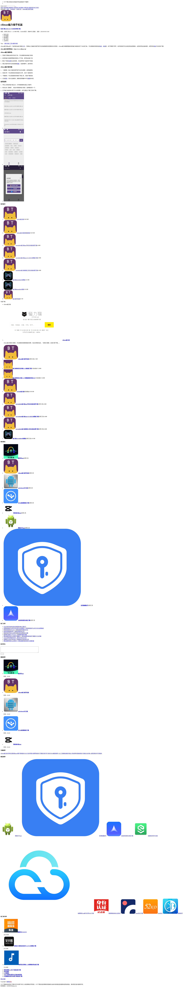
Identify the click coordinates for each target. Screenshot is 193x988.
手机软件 (16, 7)
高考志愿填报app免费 (13, 753)
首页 (2, 7)
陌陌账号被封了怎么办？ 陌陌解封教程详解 (15, 634)
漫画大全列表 (86, 753)
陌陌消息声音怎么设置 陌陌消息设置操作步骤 (16, 633)
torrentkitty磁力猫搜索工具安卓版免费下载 (27, 270)
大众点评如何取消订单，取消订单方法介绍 (15, 637)
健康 (14, 43)
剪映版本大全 (23, 753)
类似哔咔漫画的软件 (77, 753)
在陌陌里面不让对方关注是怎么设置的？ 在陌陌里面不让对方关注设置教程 (24, 628)
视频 (18, 63)
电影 (100, 46)
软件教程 (21, 7)
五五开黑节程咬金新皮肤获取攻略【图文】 (15, 626)
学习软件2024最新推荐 (52, 753)
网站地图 (3, 979)
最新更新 (31, 7)
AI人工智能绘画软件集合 (65, 753)
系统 (5, 43)
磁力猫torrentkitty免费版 (19, 280)
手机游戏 (5, 7)
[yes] (15, 6)
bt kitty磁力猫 (20, 219)
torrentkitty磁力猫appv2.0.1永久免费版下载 (27, 258)
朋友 (8, 43)
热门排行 (36, 7)
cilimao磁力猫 (4, 753)
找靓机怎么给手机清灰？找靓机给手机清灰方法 (16, 639)
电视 (16, 43)
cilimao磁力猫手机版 (28, 9)
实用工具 (18, 9)
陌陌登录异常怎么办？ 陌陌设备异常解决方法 (16, 629)
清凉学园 (29, 753)
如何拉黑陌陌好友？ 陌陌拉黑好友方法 (14, 631)
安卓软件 (12, 9)
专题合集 (26, 7)
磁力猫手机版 (16, 298)
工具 (11, 43)
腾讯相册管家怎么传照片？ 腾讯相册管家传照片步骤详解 (19, 641)
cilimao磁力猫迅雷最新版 (23, 233)
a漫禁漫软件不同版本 (96, 753)
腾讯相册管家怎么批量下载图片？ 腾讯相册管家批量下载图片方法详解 (22, 636)
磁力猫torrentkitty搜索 (18, 289)
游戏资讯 (10, 7)
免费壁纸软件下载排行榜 (39, 753)
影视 (9, 61)
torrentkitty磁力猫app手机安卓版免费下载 (26, 245)
